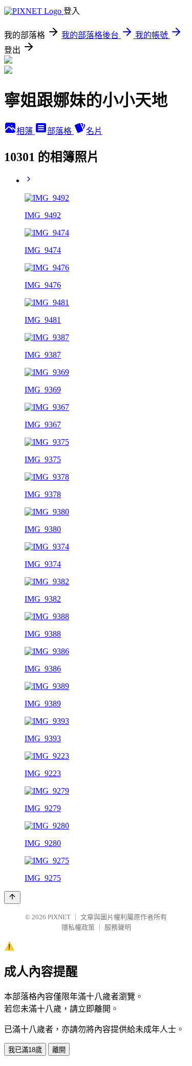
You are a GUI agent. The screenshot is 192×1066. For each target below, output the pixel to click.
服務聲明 (117, 927)
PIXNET (59, 917)
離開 (59, 1050)
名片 (94, 131)
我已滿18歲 (25, 1050)
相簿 (25, 131)
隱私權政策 (78, 927)
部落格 (60, 131)
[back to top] (12, 897)
